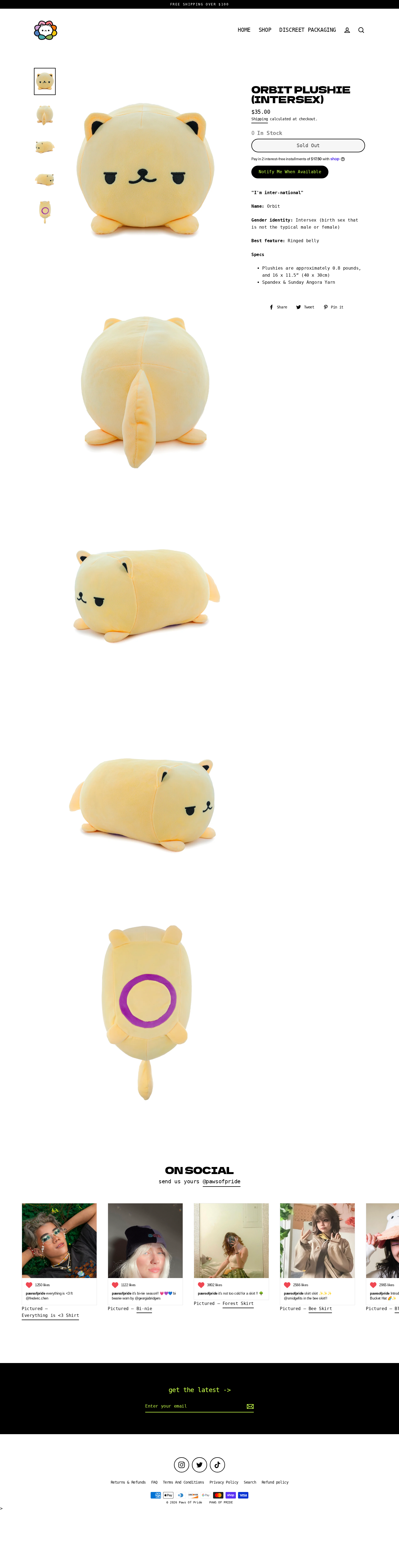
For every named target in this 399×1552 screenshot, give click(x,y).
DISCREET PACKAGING (307, 30)
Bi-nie (144, 1308)
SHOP (265, 30)
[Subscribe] (249, 1406)
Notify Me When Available (290, 171)
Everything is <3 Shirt (50, 1315)
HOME (244, 30)
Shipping (259, 119)
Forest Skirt (238, 1303)
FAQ (154, 1482)
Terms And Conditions (183, 1482)
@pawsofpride (221, 1181)
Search (250, 1482)
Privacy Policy (224, 1482)
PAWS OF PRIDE (221, 1502)
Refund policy (275, 1482)
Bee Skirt (320, 1308)
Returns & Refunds (128, 1482)
